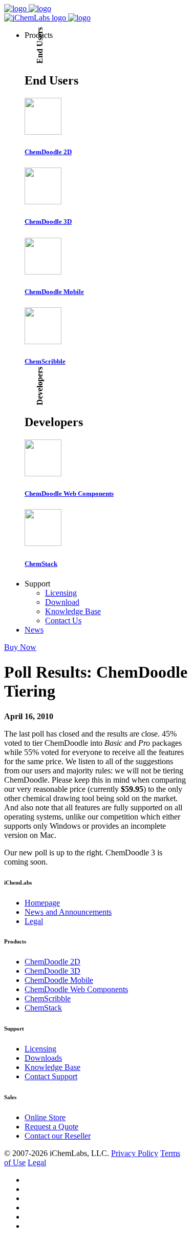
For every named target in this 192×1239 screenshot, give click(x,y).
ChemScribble (48, 998)
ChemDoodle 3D (52, 971)
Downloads (43, 1058)
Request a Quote (51, 1126)
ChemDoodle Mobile (59, 980)
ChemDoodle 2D (52, 961)
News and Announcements (68, 912)
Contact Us (63, 620)
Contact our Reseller (58, 1135)
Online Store (45, 1117)
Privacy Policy (134, 1153)
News (34, 629)
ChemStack (43, 1007)
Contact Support (51, 1076)
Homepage (42, 902)
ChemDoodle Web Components (76, 989)
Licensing (61, 593)
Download (62, 602)
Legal (34, 921)
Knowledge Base (73, 611)
